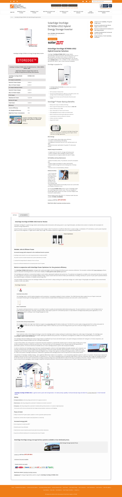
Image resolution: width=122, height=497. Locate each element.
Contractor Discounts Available (21, 459)
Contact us (50, 200)
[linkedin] (17, 1)
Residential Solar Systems (20, 487)
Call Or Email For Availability (56, 33)
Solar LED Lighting (106, 487)
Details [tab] (15, 215)
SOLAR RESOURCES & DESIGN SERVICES (104, 12)
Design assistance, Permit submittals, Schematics (103, 36)
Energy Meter (75, 131)
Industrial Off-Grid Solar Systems (49, 12)
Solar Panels (65, 487)
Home (13, 12)
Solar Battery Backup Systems (45, 487)
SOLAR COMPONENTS (91, 12)
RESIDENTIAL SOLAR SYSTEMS (21, 12)
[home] (83, 1)
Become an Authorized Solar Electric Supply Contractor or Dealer (102, 26)
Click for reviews (103, 8)
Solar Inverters (99, 487)
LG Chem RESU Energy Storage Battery (26, 321)
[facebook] (10, 1)
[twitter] (13, 1)
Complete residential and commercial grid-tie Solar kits (103, 33)
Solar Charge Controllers (68, 490)
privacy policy (109, 8)
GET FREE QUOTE (73, 5)
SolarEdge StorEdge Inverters (63, 203)
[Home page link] (19, 6)
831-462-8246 (75, 7)
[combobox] (102, 1)
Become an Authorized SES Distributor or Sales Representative (103, 29)
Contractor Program (56, 5)
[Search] (111, 1)
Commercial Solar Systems (34, 12)
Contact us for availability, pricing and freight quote (103, 22)
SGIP (59, 95)
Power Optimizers (98, 270)
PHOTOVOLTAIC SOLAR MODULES (78, 12)
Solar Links (52, 490)
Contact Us (64, 5)
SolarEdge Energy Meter (22, 293)
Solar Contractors (82, 487)
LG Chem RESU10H (91, 392)
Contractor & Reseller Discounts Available (73, 173)
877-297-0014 (58, 7)
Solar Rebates (46, 490)
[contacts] (86, 1)
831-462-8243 (67, 7)
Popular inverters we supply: (21, 464)
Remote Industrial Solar (56, 487)
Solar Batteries (59, 490)
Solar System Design (73, 487)
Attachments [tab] (24, 215)
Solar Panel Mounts (91, 487)
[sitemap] (90, 1)
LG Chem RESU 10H (50, 324)
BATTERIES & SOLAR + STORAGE (64, 12)
